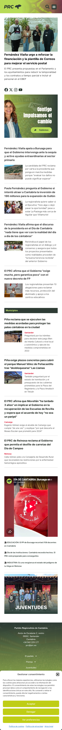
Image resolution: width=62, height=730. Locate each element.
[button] (57, 674)
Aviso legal (49, 726)
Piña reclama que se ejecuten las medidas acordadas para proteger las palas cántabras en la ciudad (27, 323)
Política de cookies (16, 726)
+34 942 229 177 (31, 642)
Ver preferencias (31, 719)
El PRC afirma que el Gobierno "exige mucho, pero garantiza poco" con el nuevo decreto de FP (27, 274)
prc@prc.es (31, 645)
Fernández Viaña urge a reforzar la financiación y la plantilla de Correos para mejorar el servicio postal (29, 59)
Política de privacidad (34, 726)
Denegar (31, 711)
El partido (29, 656)
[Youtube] (20, 90)
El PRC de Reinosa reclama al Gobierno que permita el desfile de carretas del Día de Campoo (28, 444)
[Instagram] (16, 90)
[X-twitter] (11, 90)
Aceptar (31, 703)
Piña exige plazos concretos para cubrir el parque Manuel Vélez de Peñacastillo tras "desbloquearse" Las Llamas (29, 364)
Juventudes (31, 667)
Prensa (29, 662)
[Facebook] (6, 90)
